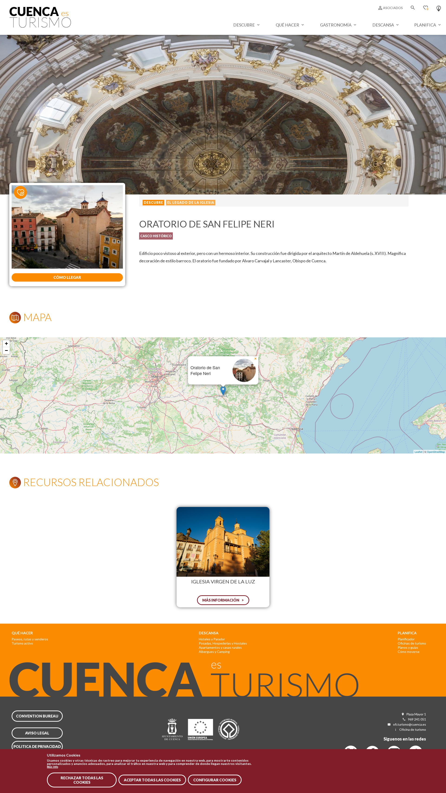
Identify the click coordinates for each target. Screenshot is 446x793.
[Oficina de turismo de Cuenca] (439, 7)
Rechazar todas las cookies (82, 780)
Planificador (406, 639)
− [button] (6, 350)
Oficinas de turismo (412, 643)
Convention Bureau (37, 716)
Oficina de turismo (412, 729)
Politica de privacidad (37, 746)
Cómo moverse (409, 652)
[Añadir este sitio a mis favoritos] (23, 192)
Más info (52, 767)
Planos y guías (408, 647)
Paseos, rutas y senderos (30, 639)
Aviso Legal (37, 733)
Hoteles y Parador (212, 639)
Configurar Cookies (214, 780)
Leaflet (418, 452)
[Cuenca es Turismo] (40, 26)
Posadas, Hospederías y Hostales (223, 643)
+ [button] (6, 343)
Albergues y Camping (214, 652)
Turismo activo (22, 643)
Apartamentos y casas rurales (220, 647)
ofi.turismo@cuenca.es (409, 724)
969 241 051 (417, 719)
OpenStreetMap (436, 452)
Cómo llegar (67, 277)
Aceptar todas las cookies (152, 780)
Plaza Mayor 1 (416, 714)
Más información (220, 600)
